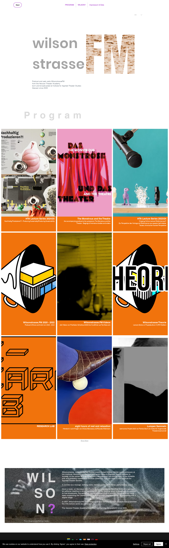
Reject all (147, 544)
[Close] (166, 544)
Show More (84, 441)
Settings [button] (136, 544)
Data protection (91, 544)
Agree (158, 544)
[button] (69, 4)
